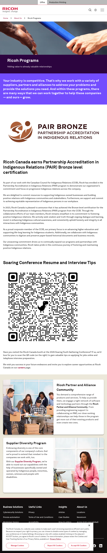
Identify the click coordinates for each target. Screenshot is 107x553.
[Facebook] (94, 545)
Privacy (31, 512)
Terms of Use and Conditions (41, 517)
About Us (18, 18)
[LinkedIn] (100, 545)
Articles (62, 512)
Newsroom (81, 517)
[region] (47, 537)
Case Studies (64, 517)
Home (5, 18)
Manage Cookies (17, 546)
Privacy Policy (55, 539)
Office (42, 2)
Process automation (11, 517)
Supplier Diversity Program (28, 461)
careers (21, 367)
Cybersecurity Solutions (13, 512)
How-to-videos (65, 522)
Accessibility (34, 522)
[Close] (89, 525)
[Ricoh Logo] (10, 10)
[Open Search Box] (90, 10)
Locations (81, 512)
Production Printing (57, 2)
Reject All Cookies (54, 546)
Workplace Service (11, 522)
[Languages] (95, 10)
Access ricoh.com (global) (87, 522)
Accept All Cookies (78, 546)
